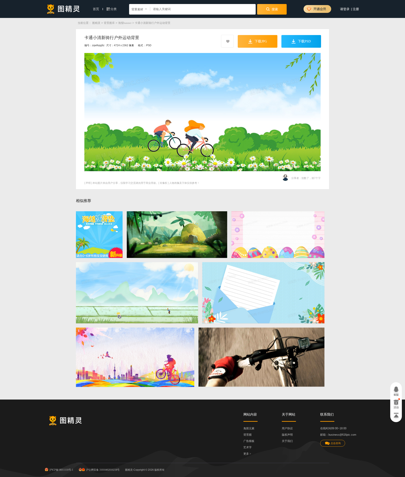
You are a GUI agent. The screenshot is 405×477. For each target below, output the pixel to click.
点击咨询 (336, 443)
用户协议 (287, 428)
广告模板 (248, 441)
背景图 (247, 434)
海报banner (124, 22)
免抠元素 (248, 428)
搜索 (274, 9)
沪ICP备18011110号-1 (61, 469)
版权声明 (287, 434)
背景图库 (109, 22)
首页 (96, 9)
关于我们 (287, 441)
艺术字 (247, 447)
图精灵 (96, 22)
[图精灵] (63, 9)
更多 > (247, 453)
